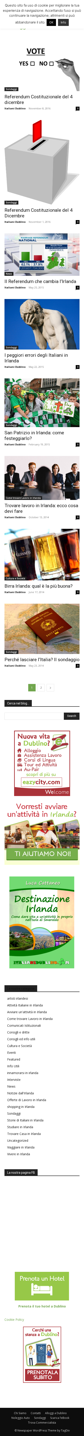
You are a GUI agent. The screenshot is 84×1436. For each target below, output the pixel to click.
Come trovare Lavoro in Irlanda (23, 497)
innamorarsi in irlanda (22, 1073)
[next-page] (50, 687)
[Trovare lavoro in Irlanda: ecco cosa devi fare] (42, 478)
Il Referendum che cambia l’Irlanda (40, 281)
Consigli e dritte (18, 1032)
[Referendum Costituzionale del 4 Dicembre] (42, 162)
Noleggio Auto (20, 1418)
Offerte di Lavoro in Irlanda (26, 1100)
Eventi (11, 1052)
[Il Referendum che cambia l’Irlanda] (42, 254)
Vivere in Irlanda (18, 1154)
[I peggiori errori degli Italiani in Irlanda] (42, 324)
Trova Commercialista (42, 1422)
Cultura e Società (15, 578)
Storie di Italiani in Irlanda (25, 1120)
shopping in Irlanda (20, 1107)
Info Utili (13, 1066)
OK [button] (51, 22)
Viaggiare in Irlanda (20, 1147)
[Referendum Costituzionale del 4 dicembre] (42, 63)
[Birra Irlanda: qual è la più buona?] (42, 554)
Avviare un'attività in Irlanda (27, 1012)
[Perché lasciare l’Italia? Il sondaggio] (42, 629)
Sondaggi (11, 89)
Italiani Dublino (15, 108)
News (9, 273)
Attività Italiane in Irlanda (25, 1005)
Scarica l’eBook (59, 1418)
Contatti (36, 1413)
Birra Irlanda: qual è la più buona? (38, 586)
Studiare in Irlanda (20, 1127)
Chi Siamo (20, 1413)
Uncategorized (17, 1140)
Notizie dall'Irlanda (20, 1093)
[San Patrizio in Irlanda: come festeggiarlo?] (42, 402)
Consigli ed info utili (21, 1039)
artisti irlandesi (17, 998)
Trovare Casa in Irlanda (24, 1134)
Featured (13, 1059)
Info (63, 22)
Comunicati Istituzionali (24, 1025)
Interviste (14, 1079)
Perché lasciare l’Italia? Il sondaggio (42, 659)
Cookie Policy (14, 1319)
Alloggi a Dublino (56, 1413)
